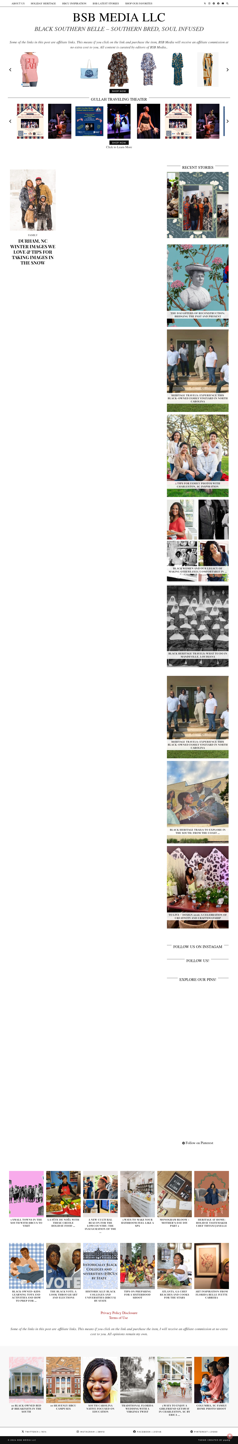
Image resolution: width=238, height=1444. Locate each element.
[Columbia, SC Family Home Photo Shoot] (211, 1380)
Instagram (92, 1432)
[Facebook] (218, 3)
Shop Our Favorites (138, 3)
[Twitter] (205, 3)
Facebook (149, 1432)
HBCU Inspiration (74, 3)
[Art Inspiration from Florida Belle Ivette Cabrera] (211, 1266)
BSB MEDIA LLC (119, 16)
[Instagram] (209, 3)
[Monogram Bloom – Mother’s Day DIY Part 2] (174, 1194)
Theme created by (214, 1440)
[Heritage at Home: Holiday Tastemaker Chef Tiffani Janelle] (211, 1194)
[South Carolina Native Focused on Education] (100, 1380)
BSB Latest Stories (106, 3)
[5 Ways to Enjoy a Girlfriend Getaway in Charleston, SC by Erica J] (174, 1380)
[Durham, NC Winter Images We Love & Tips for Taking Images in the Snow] (33, 200)
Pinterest (205, 1432)
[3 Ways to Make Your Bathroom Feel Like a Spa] (137, 1194)
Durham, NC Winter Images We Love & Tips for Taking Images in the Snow (32, 251)
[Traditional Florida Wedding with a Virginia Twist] (137, 1380)
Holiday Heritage (43, 3)
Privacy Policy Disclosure (119, 1312)
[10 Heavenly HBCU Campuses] (63, 1380)
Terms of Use (119, 1317)
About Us (18, 3)
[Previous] (10, 69)
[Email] (223, 3)
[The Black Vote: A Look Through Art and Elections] (63, 1266)
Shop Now (119, 91)
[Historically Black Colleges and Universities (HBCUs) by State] (100, 1266)
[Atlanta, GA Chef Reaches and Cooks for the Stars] (174, 1266)
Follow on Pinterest (199, 1142)
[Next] (227, 69)
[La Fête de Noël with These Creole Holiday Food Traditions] (63, 1194)
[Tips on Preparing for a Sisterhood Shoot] (137, 1266)
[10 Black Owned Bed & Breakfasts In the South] (26, 1380)
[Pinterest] (214, 3)
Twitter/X (35, 1432)
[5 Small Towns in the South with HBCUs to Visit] (26, 1194)
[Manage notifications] (230, 1436)
